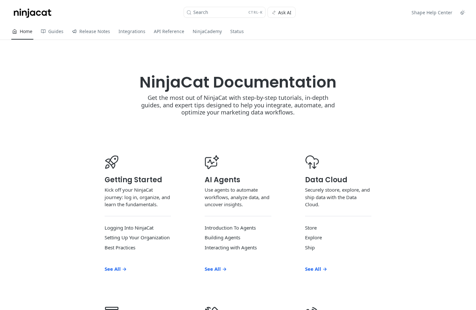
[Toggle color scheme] (463, 12)
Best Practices (120, 247)
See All (116, 269)
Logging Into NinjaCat (129, 227)
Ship (310, 247)
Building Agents (222, 237)
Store (311, 227)
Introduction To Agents (230, 227)
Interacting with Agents (231, 247)
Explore (313, 237)
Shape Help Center (432, 12)
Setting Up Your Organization (137, 237)
